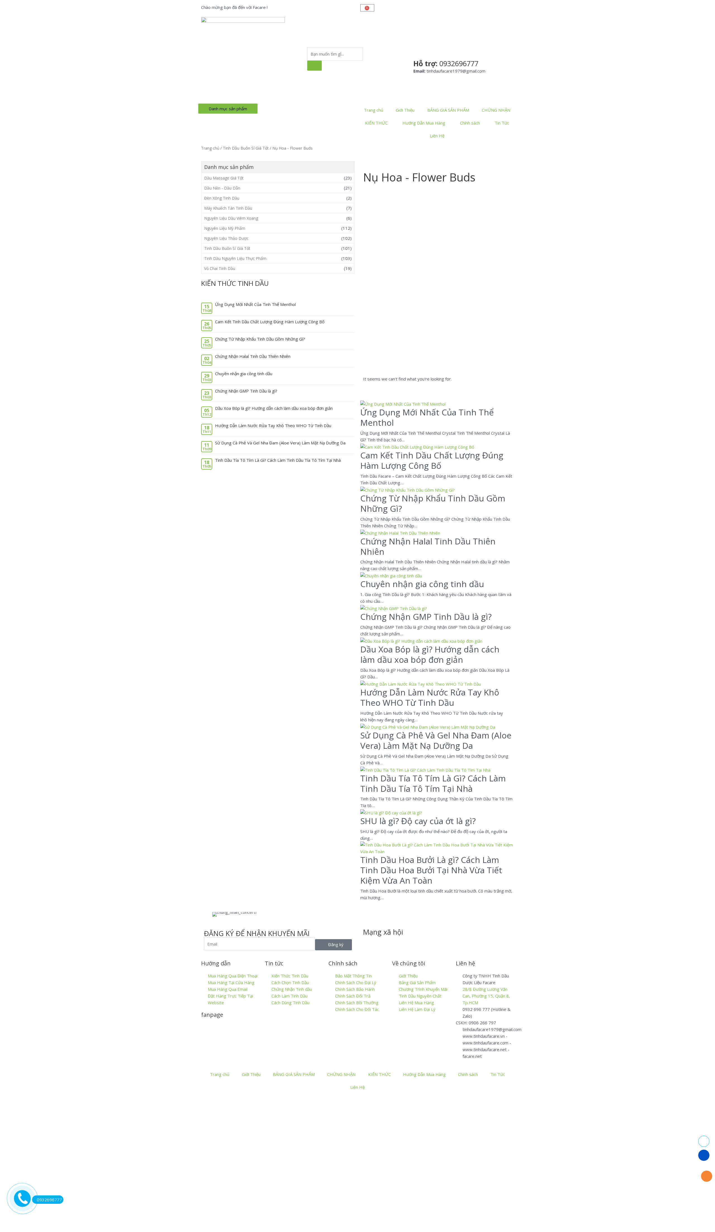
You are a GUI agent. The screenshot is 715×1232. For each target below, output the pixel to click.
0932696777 (49, 1199)
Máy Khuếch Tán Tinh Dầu (228, 208)
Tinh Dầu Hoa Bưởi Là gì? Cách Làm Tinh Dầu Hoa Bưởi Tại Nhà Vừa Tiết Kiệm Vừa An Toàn (431, 870)
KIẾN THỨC (376, 123)
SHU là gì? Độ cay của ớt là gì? (418, 821)
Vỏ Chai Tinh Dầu (219, 268)
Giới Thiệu (405, 110)
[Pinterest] (430, 943)
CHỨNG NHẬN (496, 110)
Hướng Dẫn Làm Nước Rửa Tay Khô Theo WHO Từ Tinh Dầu (273, 425)
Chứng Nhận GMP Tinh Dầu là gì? (246, 391)
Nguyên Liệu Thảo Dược (226, 238)
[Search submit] (314, 66)
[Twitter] (385, 943)
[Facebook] (370, 943)
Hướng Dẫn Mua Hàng (423, 123)
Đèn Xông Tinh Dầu (221, 198)
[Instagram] (415, 943)
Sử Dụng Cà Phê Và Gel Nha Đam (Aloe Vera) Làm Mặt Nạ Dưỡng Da (280, 443)
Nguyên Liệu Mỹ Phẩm (224, 228)
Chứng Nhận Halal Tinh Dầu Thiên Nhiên (252, 356)
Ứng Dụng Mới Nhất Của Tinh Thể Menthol (255, 304)
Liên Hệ (437, 135)
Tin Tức (502, 123)
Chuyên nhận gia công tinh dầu (243, 373)
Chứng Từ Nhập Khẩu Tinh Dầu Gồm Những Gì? (260, 339)
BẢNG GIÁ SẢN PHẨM (448, 110)
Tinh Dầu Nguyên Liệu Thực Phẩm (235, 258)
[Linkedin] (400, 943)
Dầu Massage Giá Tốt (224, 178)
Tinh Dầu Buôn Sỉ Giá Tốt (246, 148)
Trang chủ (373, 110)
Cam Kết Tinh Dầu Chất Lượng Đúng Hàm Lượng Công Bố (270, 321)
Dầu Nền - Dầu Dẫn (222, 188)
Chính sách (470, 123)
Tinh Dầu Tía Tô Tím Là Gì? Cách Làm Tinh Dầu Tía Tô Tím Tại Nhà (278, 460)
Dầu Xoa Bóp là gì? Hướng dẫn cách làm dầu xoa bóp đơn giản (274, 408)
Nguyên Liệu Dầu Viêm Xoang (231, 218)
